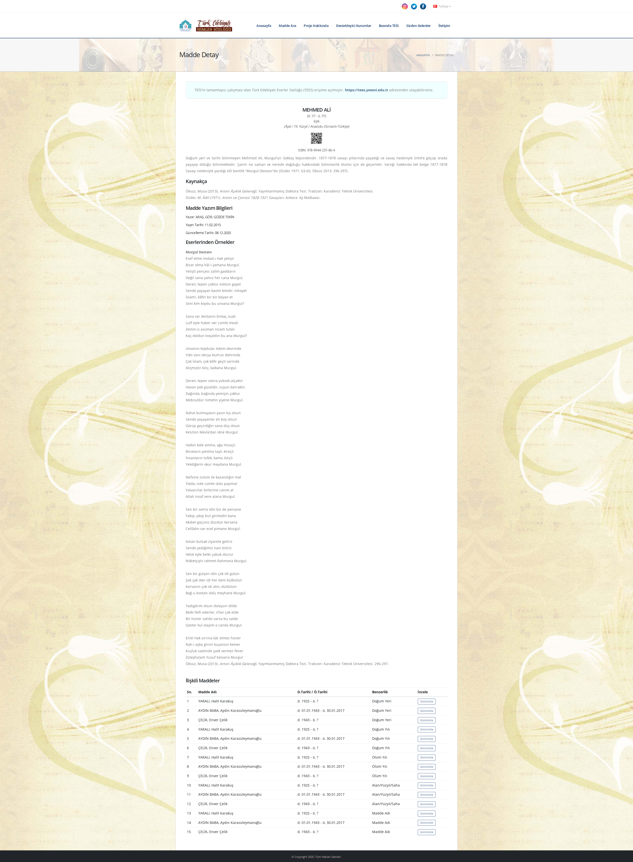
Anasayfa (263, 25)
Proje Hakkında (316, 25)
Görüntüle (426, 701)
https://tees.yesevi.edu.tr (366, 90)
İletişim (444, 25)
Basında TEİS (389, 25)
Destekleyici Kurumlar (353, 25)
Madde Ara (287, 25)
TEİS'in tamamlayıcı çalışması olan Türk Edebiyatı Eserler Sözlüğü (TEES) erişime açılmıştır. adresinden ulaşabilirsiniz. (314, 90)
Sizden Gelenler (418, 25)
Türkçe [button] (443, 6)
